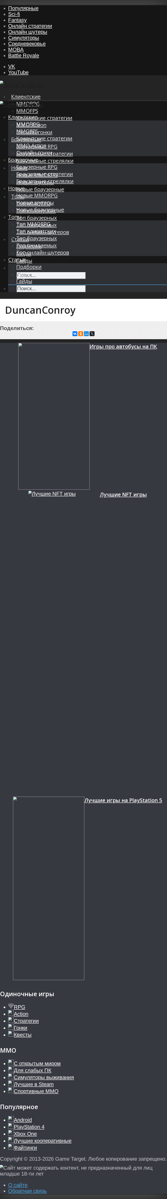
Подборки (29, 266)
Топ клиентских (36, 231)
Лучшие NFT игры (123, 494)
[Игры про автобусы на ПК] (54, 417)
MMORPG (28, 124)
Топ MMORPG (33, 223)
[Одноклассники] (80, 333)
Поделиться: (17, 328)
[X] (92, 333)
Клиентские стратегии (44, 117)
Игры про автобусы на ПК (123, 346)
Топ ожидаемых (36, 245)
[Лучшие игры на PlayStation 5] (48, 889)
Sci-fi (14, 14)
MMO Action (31, 145)
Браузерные (23, 159)
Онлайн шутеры (27, 32)
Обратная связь (27, 1191)
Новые (16, 188)
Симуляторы (23, 38)
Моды (23, 273)
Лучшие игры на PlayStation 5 (123, 800)
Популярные (23, 8)
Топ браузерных (36, 217)
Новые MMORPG (37, 195)
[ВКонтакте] (75, 333)
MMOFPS (27, 110)
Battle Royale (23, 55)
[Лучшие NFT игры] (64, 644)
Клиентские (26, 96)
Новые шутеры (35, 202)
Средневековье (27, 43)
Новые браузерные (40, 189)
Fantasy (17, 20)
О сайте (17, 1185)
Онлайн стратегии (30, 26)
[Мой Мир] (86, 333)
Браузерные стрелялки (45, 160)
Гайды (24, 281)
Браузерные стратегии (44, 174)
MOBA (16, 49)
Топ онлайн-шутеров (42, 252)
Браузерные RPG (36, 166)
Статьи (17, 259)
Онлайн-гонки (34, 152)
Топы (14, 216)
